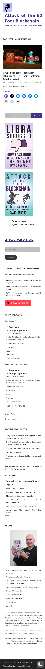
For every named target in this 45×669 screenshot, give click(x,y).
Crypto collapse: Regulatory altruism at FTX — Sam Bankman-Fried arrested (22, 76)
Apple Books (10, 347)
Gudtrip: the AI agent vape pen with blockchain (23, 448)
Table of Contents (11, 475)
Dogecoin (9, 485)
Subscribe (10, 257)
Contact (9, 606)
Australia (20, 337)
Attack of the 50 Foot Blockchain (23, 18)
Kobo (8, 351)
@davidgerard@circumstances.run (26, 587)
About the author (12, 602)
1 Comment (37, 83)
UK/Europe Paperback (16, 330)
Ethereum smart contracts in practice (19, 496)
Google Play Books (13, 343)
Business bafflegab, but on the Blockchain (21, 506)
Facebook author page (14, 598)
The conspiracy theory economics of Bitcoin (22, 481)
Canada (28, 337)
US (16, 337)
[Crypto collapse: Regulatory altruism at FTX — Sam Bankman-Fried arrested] (22, 57)
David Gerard (26, 83)
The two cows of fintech (14, 452)
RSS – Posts (10, 414)
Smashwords (10, 355)
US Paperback (12, 327)
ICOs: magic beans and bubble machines (21, 492)
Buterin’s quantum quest (15, 488)
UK (13, 337)
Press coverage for (18, 577)
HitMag (27, 666)
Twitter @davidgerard (14, 594)
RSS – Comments (12, 419)
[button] (40, 664)
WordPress (16, 666)
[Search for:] (23, 115)
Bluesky (9, 591)
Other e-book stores (13, 358)
